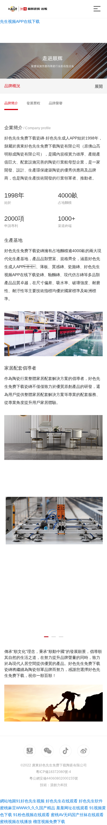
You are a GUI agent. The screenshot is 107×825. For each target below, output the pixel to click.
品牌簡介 (11, 103)
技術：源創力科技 (53, 785)
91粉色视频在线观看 (31, 814)
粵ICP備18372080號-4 (53, 772)
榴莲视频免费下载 (49, 821)
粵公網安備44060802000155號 (53, 778)
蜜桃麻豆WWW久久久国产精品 (27, 808)
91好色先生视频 (30, 801)
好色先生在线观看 (62, 801)
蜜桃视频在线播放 (16, 821)
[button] (46, 636)
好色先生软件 (91, 801)
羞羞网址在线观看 (72, 808)
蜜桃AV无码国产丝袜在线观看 (77, 814)
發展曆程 (33, 103)
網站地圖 (8, 801)
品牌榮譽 (55, 103)
